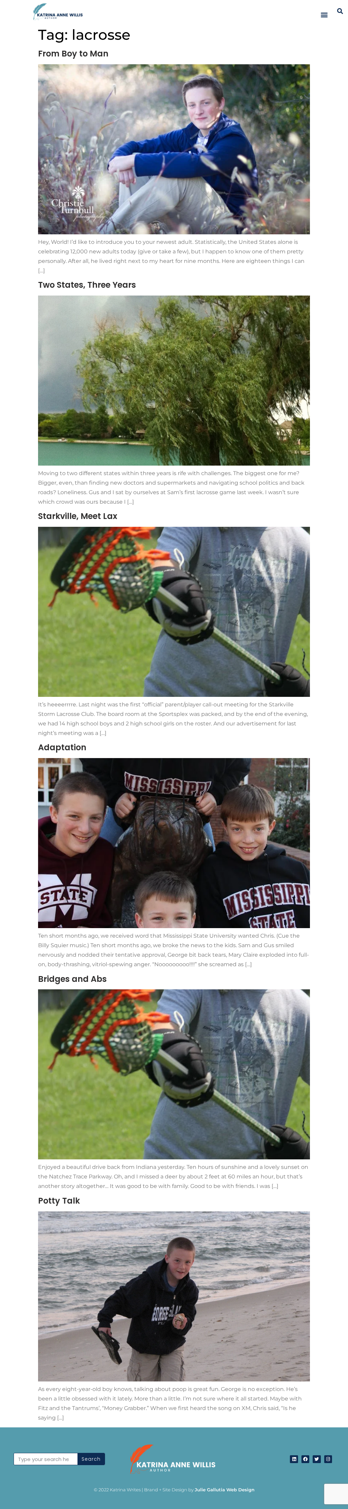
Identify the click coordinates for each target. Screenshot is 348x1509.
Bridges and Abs (72, 979)
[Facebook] (305, 1459)
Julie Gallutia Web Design (225, 1489)
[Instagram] (328, 1459)
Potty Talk (59, 1200)
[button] (324, 14)
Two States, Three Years (87, 284)
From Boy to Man (73, 53)
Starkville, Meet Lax (77, 516)
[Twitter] (316, 1459)
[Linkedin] (294, 1459)
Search (91, 1459)
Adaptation (62, 747)
